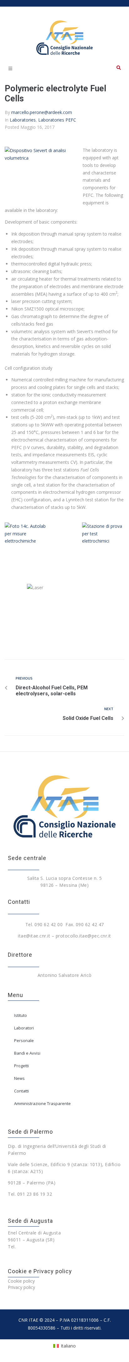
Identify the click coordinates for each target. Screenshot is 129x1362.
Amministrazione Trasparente (42, 1103)
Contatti (21, 1091)
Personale (24, 1040)
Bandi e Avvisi (27, 1053)
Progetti (21, 1066)
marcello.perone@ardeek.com (41, 112)
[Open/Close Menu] (10, 68)
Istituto (20, 1015)
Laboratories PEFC (57, 120)
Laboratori (24, 1028)
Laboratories (23, 120)
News (19, 1078)
